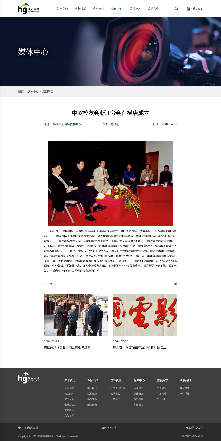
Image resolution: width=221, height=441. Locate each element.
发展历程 (69, 410)
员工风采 (161, 388)
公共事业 (115, 393)
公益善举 (115, 399)
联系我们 (153, 8)
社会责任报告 (117, 388)
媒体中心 (116, 8)
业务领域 (80, 8)
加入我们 (161, 399)
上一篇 (48, 284)
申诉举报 (184, 393)
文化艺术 (69, 415)
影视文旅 (92, 399)
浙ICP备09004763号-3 (192, 436)
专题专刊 (138, 399)
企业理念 (69, 388)
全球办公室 (70, 404)
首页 (21, 91)
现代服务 (92, 404)
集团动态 (47, 91)
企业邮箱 (110, 427)
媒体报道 (138, 393)
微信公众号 (196, 427)
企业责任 (98, 8)
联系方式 (184, 388)
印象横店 (138, 404)
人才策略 (161, 393)
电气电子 (92, 388)
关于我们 (62, 8)
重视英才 (135, 8)
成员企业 (69, 399)
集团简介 (69, 393)
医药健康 (92, 393)
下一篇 (173, 284)
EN (200, 8)
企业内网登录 (30, 427)
